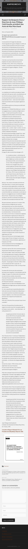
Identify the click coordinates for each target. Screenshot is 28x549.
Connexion (4, 531)
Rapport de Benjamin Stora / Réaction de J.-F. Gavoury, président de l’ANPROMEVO (12, 479)
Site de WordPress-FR (7, 539)
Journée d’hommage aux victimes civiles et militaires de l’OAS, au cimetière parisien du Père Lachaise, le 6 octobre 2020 (13, 472)
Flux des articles (6, 534)
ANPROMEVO (14, 4)
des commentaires (7, 536)
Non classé (6, 466)
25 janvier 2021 (5, 28)
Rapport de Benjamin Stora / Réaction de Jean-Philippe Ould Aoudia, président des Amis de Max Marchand (13, 23)
